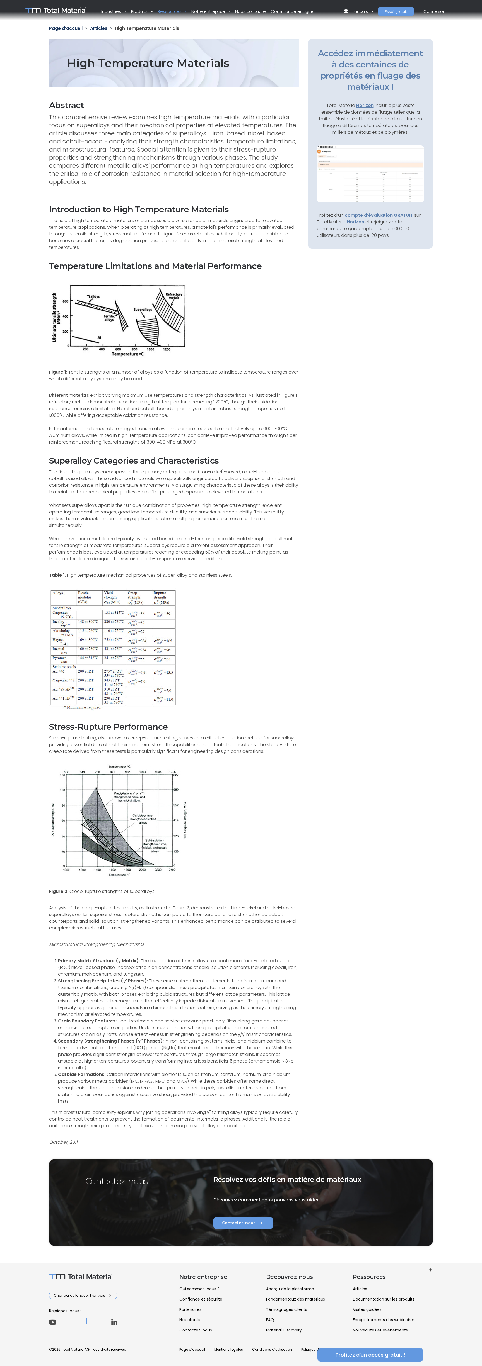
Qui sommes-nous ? (199, 1289)
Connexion (434, 11)
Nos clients (189, 1320)
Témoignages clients (286, 1309)
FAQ (270, 1320)
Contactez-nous (243, 1223)
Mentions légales (228, 1349)
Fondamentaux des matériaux (295, 1299)
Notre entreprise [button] (208, 11)
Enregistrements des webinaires (384, 1320)
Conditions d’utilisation (272, 1349)
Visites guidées (367, 1309)
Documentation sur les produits (383, 1299)
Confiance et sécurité (200, 1299)
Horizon (355, 222)
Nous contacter (251, 11)
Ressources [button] (170, 11)
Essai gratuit (396, 11)
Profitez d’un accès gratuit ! (370, 1354)
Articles (360, 1289)
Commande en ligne (292, 11)
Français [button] (356, 11)
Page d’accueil (192, 1349)
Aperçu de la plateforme (290, 1289)
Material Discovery (284, 1330)
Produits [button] (140, 11)
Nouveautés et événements (380, 1330)
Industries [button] (111, 11)
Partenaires (190, 1309)
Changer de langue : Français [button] (80, 1295)
